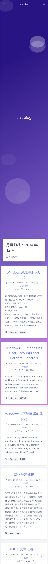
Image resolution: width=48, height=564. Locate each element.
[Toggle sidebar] (4, 4)
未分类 (25, 286)
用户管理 (23, 398)
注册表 (22, 332)
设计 (18, 533)
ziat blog (24, 4)
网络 (11, 533)
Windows (13, 332)
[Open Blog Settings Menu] (41, 557)
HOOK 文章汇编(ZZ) (24, 549)
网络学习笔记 (24, 474)
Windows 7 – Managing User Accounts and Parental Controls (24, 353)
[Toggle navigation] (44, 4)
